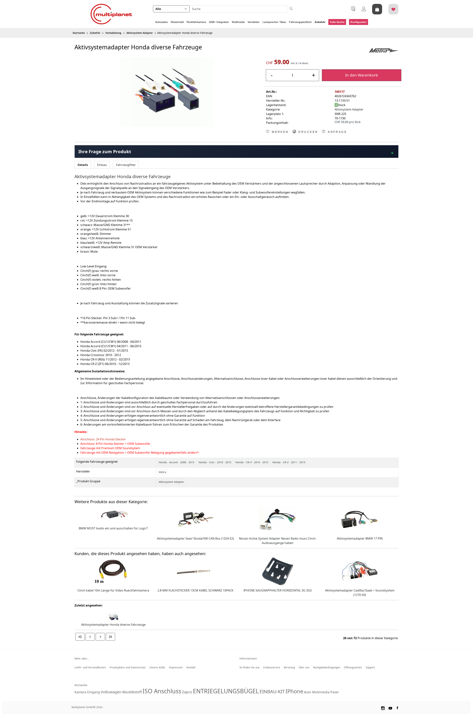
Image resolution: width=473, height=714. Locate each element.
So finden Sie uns (249, 667)
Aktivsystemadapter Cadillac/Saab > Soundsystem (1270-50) (359, 592)
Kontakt (190, 667)
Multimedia (238, 22)
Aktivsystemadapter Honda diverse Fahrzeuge (113, 625)
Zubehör (320, 22)
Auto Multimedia (317, 692)
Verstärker (254, 22)
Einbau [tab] (102, 165)
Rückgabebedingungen (326, 667)
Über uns (304, 667)
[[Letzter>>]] (110, 637)
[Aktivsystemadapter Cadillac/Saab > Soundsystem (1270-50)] (359, 571)
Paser (334, 692)
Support (370, 667)
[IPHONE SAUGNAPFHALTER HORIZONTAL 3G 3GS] (277, 571)
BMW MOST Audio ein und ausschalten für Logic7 (113, 528)
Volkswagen (111, 691)
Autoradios (161, 22)
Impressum (176, 667)
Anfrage (336, 131)
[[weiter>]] (100, 637)
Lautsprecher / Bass (274, 22)
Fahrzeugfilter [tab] (126, 165)
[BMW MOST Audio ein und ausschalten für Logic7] (113, 514)
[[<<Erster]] (80, 637)
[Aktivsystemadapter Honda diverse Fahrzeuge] (166, 92)
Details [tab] (83, 165)
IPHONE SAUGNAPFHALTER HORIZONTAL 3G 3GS (278, 590)
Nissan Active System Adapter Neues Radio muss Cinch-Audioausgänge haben (277, 540)
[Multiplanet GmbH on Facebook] (397, 707)
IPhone (294, 691)
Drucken (307, 131)
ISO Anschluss (161, 691)
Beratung (289, 667)
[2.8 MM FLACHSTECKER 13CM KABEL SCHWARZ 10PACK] (195, 571)
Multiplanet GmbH (82, 707)
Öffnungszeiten (353, 667)
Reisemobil (177, 22)
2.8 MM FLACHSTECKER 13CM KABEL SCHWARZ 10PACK (195, 590)
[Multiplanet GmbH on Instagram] (383, 707)
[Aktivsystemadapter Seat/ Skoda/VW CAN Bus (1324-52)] (195, 519)
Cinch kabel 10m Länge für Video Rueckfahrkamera (113, 590)
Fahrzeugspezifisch (300, 22)
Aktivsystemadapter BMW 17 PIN (360, 538)
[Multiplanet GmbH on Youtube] (390, 707)
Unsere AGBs (157, 667)
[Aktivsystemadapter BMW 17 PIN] (359, 519)
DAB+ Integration (219, 22)
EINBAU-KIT (272, 691)
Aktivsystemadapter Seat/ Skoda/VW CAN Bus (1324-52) (195, 538)
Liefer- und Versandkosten (90, 667)
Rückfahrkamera (196, 22)
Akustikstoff (132, 691)
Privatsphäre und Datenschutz (128, 667)
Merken (279, 131)
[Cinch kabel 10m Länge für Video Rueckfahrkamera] (113, 571)
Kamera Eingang (87, 692)
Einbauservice (271, 667)
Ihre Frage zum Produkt (104, 151)
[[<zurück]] (90, 637)
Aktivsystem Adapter (349, 109)
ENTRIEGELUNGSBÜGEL (226, 691)
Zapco (187, 691)
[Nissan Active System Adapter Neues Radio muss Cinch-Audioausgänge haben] (277, 519)
